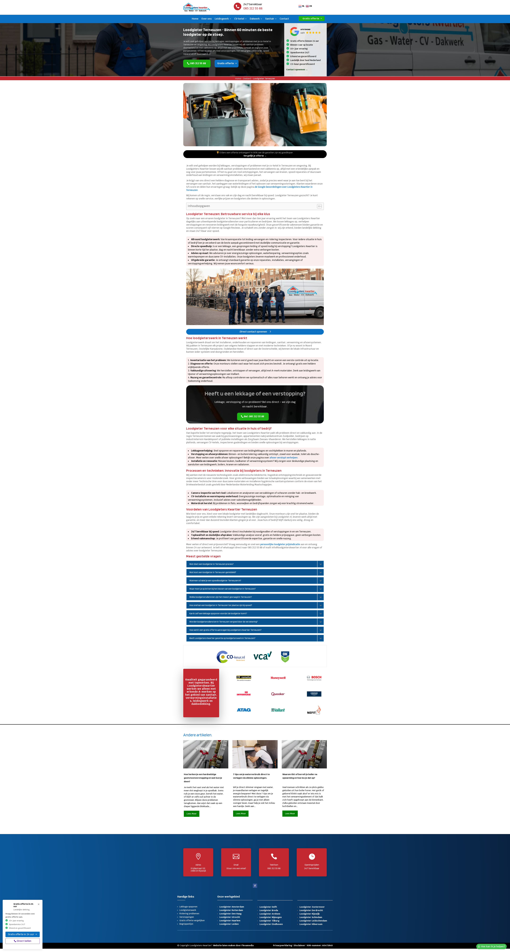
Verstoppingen (186, 917)
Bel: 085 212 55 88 (254, 416)
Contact (284, 19)
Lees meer (192, 813)
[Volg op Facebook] (255, 886)
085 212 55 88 (198, 63)
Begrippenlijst (186, 924)
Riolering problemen (189, 913)
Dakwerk (255, 19)
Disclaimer (299, 945)
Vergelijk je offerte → (255, 155)
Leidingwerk (222, 19)
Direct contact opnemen (253, 331)
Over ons (206, 19)
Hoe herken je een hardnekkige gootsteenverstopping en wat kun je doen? (203, 778)
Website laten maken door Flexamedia (233, 945)
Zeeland (247, 78)
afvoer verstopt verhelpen (284, 457)
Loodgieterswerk (187, 910)
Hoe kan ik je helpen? (493, 946)
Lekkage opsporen (188, 906)
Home (195, 19)
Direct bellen (24, 940)
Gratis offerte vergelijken (192, 920)
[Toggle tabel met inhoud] (318, 206)
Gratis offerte (311, 18)
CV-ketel (239, 19)
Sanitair (269, 19)
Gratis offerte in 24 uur (21, 934)
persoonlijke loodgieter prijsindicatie (280, 544)
